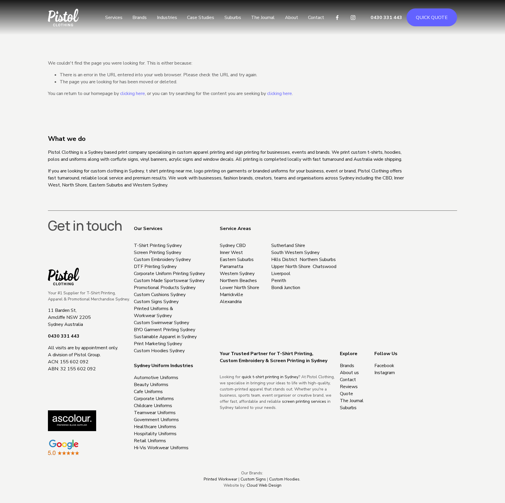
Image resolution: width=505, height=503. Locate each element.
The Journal (263, 17)
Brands (139, 17)
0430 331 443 (386, 17)
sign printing (247, 152)
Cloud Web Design (264, 485)
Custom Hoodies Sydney (159, 351)
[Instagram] (353, 17)
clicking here (132, 93)
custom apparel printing (201, 152)
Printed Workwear (220, 479)
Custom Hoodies (284, 479)
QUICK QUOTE (432, 17)
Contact (316, 17)
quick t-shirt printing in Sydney (270, 377)
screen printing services (304, 401)
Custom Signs (253, 479)
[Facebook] (337, 17)
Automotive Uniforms (156, 377)
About (291, 17)
